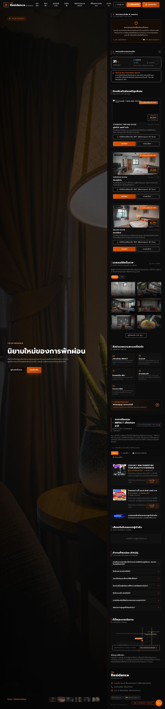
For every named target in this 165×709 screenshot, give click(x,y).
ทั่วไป (122, 277)
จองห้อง (124, 143)
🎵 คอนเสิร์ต (125, 453)
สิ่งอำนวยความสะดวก (80, 4)
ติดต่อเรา (109, 4)
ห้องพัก (45, 4)
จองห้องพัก (34, 370)
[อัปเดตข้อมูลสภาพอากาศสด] (159, 51)
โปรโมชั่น (66, 4)
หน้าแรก (37, 4)
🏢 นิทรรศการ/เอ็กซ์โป (139, 453)
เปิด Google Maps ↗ (148, 648)
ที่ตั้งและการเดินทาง (96, 4)
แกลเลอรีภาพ (56, 4)
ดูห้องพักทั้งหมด (16, 370)
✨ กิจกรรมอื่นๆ (117, 457)
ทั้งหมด (114, 277)
